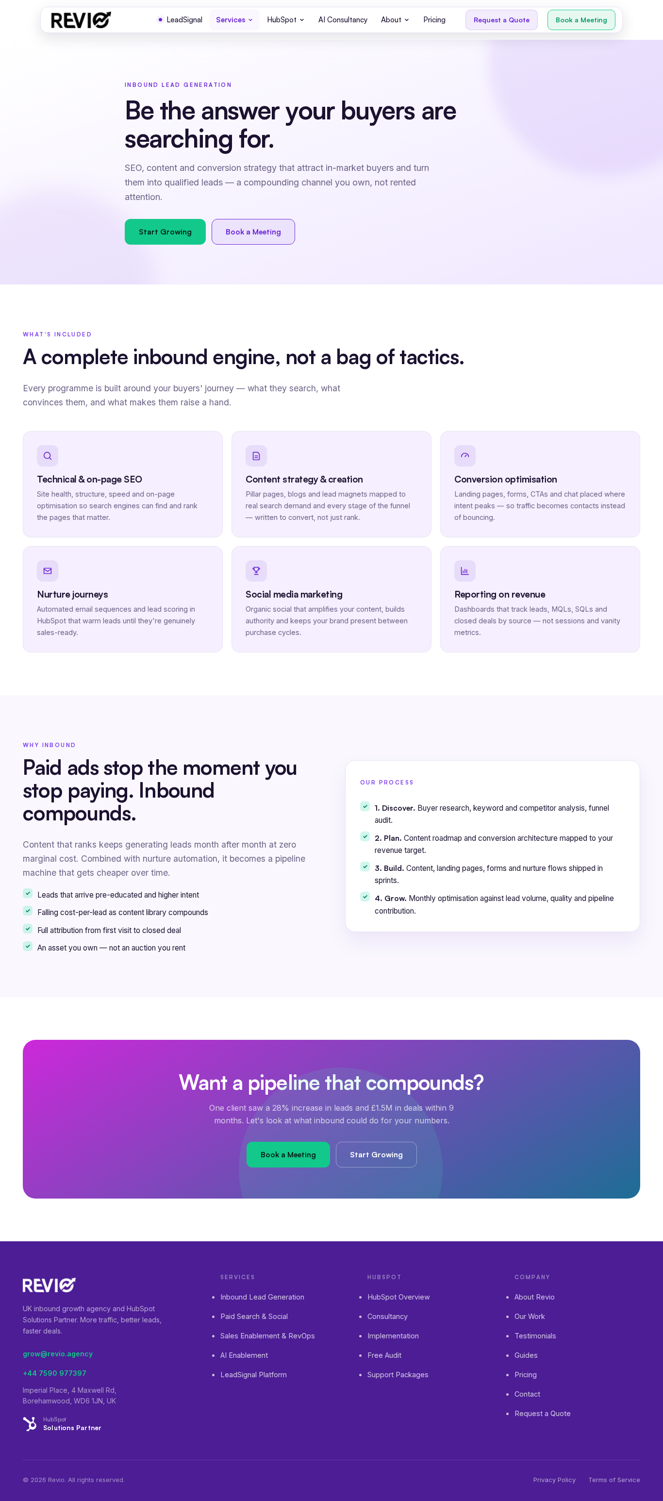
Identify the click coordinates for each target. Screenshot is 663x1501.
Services (230, 19)
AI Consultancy (342, 19)
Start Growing (165, 231)
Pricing (434, 19)
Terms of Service (614, 1480)
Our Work (529, 1316)
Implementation (393, 1336)
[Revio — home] (81, 20)
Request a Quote (502, 20)
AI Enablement (244, 1355)
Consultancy (387, 1316)
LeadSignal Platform (253, 1374)
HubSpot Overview (398, 1297)
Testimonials (535, 1336)
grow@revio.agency (58, 1354)
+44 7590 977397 (54, 1373)
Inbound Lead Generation (262, 1297)
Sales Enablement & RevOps (267, 1336)
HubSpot (282, 19)
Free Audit (384, 1355)
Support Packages (398, 1374)
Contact (527, 1394)
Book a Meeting (581, 20)
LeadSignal (184, 19)
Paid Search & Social (254, 1316)
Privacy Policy (554, 1480)
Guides (526, 1355)
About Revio (534, 1297)
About (391, 19)
